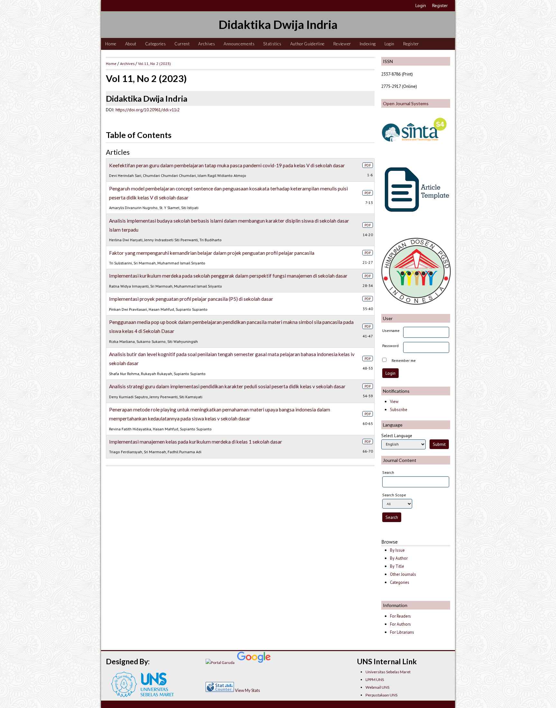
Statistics (272, 43)
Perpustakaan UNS (381, 695)
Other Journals (403, 574)
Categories (155, 43)
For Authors (400, 624)
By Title (397, 566)
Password (390, 345)
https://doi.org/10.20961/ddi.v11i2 (148, 110)
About (130, 43)
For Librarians (402, 632)
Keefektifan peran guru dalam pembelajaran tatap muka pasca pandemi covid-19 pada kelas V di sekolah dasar (227, 165)
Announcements (239, 43)
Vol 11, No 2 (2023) (154, 63)
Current (182, 43)
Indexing (368, 43)
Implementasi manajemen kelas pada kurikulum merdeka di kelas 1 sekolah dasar (195, 442)
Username (391, 330)
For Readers (400, 616)
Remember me (404, 360)
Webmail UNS (377, 687)
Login (420, 5)
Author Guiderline (307, 43)
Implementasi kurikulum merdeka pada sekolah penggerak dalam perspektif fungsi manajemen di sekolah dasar (228, 276)
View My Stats (247, 690)
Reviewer (342, 43)
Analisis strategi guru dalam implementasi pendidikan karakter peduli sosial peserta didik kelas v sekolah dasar (227, 386)
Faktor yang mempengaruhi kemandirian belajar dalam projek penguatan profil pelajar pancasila (211, 253)
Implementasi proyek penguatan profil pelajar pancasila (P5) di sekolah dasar (191, 299)
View (394, 401)
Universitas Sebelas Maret (388, 671)
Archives (206, 43)
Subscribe (398, 409)
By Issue (397, 550)
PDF (368, 165)
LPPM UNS (375, 679)
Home (110, 43)
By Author (399, 558)
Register (440, 5)
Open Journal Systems (406, 103)
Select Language (396, 435)
